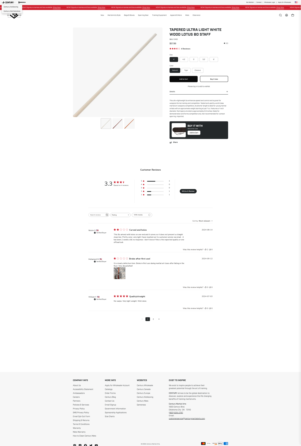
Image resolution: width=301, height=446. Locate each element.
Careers (76, 397)
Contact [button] (258, 2)
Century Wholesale (145, 385)
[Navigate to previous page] (142, 319)
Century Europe (143, 393)
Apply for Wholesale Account (117, 385)
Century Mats (142, 401)
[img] (226, 43)
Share (175, 142)
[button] (22, 2)
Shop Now (48, 7)
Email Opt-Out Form (81, 416)
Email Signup (110, 405)
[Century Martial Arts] (14, 15)
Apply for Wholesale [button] (284, 2)
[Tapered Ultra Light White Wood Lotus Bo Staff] (106, 123)
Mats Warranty (79, 432)
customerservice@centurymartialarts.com (187, 418)
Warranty (77, 428)
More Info (110, 380)
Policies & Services (81, 405)
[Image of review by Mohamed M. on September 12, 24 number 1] (119, 273)
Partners (76, 401)
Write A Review (188, 191)
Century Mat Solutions (12, 11)
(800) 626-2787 (176, 413)
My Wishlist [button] (250, 2)
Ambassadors (79, 393)
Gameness (141, 405)
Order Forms (110, 393)
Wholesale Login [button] (269, 2)
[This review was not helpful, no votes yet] (210, 249)
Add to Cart (194, 133)
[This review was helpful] (205, 249)
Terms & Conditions (81, 424)
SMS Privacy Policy (81, 412)
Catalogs (108, 389)
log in (195, 86)
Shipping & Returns (81, 420)
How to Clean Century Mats (84, 436)
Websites (142, 380)
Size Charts (110, 416)
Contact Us (109, 401)
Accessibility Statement (83, 389)
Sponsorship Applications (116, 412)
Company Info (80, 380)
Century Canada (143, 389)
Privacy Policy (79, 409)
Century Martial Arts (153, 444)
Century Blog (110, 397)
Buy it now (214, 79)
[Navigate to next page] (159, 319)
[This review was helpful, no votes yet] (205, 287)
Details (172, 92)
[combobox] (120, 215)
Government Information (115, 409)
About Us (77, 385)
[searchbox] (97, 215)
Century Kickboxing (11, 7)
